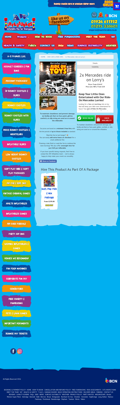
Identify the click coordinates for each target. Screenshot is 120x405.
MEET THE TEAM (95, 36)
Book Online (88, 118)
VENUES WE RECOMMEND (16, 258)
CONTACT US (47, 45)
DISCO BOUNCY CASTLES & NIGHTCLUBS (16, 132)
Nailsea (110, 397)
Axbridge (25, 397)
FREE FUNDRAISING (69, 36)
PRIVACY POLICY (76, 394)
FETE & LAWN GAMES (16, 313)
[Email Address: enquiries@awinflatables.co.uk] (103, 30)
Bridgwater (56, 397)
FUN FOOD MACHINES (16, 268)
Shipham (64, 399)
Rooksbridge (55, 399)
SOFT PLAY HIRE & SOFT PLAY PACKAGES (16, 171)
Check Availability (107, 119)
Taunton (71, 399)
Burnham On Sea (67, 397)
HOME (8, 36)
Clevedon (84, 397)
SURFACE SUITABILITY (90, 45)
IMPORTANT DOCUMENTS (17, 323)
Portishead (46, 399)
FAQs (61, 45)
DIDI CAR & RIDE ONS (16, 183)
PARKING (99, 392)
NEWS (70, 45)
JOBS (36, 394)
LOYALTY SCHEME (23, 394)
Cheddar (77, 397)
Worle (77, 399)
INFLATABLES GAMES (16, 213)
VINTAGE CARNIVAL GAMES (16, 193)
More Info (49, 205)
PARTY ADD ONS (16, 234)
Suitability (95, 67)
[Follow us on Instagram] (20, 351)
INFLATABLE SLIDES (16, 144)
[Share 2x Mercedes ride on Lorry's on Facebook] (57, 161)
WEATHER (111, 45)
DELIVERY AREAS (89, 392)
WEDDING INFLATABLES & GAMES (16, 246)
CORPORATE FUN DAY (16, 278)
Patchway (38, 399)
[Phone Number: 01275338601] (104, 26)
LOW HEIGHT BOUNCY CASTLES (16, 157)
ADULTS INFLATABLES (16, 203)
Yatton (83, 399)
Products (22, 36)
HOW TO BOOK (43, 36)
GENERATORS (16, 288)
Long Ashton (102, 397)
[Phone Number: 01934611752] (104, 22)
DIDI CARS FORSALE (16, 223)
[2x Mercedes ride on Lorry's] (57, 78)
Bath (37, 397)
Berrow (43, 397)
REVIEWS (12, 394)
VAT (113, 36)
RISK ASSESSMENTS (94, 390)
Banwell (32, 397)
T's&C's (32, 45)
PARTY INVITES (88, 394)
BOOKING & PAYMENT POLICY (15, 390)
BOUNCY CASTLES (17, 105)
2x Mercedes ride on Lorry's (75, 57)
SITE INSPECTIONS (109, 390)
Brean (49, 397)
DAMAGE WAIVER (51, 392)
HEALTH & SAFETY (14, 45)
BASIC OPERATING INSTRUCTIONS (70, 392)
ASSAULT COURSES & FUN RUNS (16, 69)
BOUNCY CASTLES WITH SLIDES (16, 118)
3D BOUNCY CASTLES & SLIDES (16, 93)
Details (95, 63)
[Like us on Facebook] (61, 24)
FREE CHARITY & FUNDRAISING (16, 301)
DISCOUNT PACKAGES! (16, 81)
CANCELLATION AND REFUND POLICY (57, 390)
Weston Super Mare (14, 397)
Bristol (109, 394)
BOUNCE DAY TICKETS (16, 333)
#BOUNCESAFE (100, 394)
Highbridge (93, 397)
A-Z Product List (17, 56)
